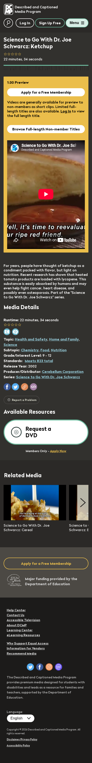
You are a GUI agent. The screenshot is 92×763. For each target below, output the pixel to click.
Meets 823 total (39, 360)
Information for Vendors (26, 648)
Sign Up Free (50, 23)
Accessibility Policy (18, 745)
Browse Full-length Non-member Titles (46, 129)
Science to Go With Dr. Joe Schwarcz (48, 377)
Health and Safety (31, 339)
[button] (7, 386)
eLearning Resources (23, 635)
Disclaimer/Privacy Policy (22, 739)
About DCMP (17, 625)
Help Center (16, 610)
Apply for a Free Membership (46, 92)
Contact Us (15, 615)
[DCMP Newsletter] (58, 667)
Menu (74, 23)
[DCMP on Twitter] (30, 667)
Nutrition (59, 350)
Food (44, 350)
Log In (66, 111)
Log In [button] (25, 23)
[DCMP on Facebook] (39, 667)
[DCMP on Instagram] (49, 667)
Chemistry (30, 350)
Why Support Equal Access (27, 643)
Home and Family (64, 339)
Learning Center (20, 630)
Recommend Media (21, 653)
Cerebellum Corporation (63, 371)
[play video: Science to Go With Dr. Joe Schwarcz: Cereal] (35, 519)
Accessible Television (23, 620)
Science (10, 344)
